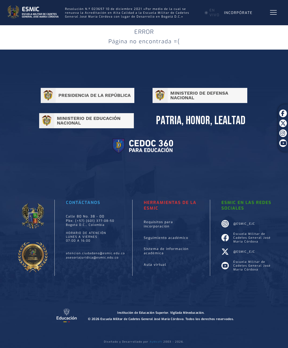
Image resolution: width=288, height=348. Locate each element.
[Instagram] (283, 129)
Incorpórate (238, 12)
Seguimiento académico (166, 238)
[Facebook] (283, 110)
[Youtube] (283, 139)
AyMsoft (156, 341)
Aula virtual (155, 265)
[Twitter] (283, 120)
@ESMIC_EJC (244, 224)
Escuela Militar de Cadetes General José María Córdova (252, 237)
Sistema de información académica (166, 251)
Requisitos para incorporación (158, 224)
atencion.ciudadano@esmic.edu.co (95, 253)
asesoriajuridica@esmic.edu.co (92, 257)
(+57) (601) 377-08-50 (94, 221)
